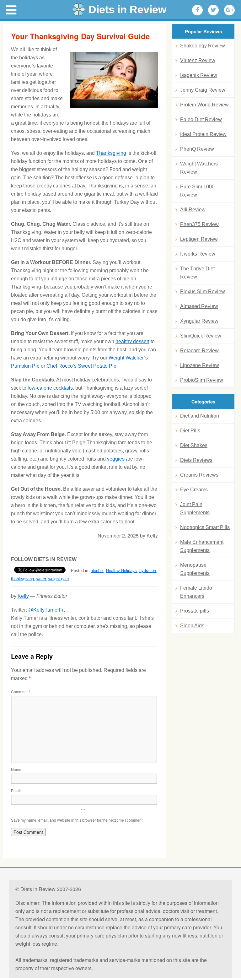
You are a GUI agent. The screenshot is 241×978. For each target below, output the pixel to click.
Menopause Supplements (195, 569)
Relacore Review (199, 350)
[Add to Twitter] (213, 10)
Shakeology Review (202, 45)
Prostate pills (194, 610)
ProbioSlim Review (201, 380)
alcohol (97, 570)
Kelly (23, 596)
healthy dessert (132, 341)
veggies (116, 459)
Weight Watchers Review (199, 168)
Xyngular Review (199, 321)
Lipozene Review (199, 365)
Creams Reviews (199, 475)
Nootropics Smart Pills (205, 527)
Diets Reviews (196, 460)
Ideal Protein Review (203, 134)
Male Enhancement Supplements (201, 546)
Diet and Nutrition (199, 416)
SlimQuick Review (200, 335)
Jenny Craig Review (202, 90)
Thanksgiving (111, 153)
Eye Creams (194, 489)
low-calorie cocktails (50, 388)
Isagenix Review (198, 75)
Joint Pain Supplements (195, 508)
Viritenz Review (197, 60)
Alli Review (193, 209)
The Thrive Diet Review (197, 272)
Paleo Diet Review (201, 119)
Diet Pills (190, 430)
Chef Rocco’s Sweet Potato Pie (81, 366)
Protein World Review (204, 104)
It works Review (197, 254)
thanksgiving (22, 578)
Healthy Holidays (121, 570)
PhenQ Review (197, 149)
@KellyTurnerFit (46, 610)
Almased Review (199, 306)
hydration (147, 570)
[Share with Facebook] (197, 10)
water (41, 578)
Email (16, 790)
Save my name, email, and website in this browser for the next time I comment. (77, 820)
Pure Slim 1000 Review (197, 190)
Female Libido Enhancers (196, 592)
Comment (20, 691)
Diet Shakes (193, 445)
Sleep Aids (192, 625)
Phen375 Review (199, 224)
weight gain (58, 578)
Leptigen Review (199, 239)
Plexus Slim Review (202, 291)
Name (16, 769)
